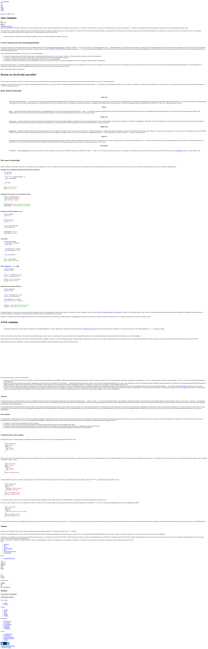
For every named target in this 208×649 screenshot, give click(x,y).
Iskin (17, 266)
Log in (5, 603)
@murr (2, 577)
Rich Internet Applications (58, 47)
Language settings (5, 646)
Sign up (6, 604)
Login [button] (2, 10)
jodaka (162, 328)
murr (2, 14)
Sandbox (6, 615)
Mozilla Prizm (12, 131)
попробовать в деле (181, 150)
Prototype (104, 312)
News (5, 611)
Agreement (7, 627)
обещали (140, 121)
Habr (9, 647)
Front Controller (183, 386)
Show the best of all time (7, 597)
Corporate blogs (8, 634)
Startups (6, 640)
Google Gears (12, 121)
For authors (7, 622)
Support (13, 646)
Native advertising (8, 637)
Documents (7, 625)
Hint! (131, 140)
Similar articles (12, 594)
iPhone (11, 111)
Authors (6, 614)
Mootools (110, 312)
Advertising (7, 635)
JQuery (100, 312)
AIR (10, 101)
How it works (7, 621)
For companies (7, 624)
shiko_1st (156, 328)
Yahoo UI (119, 312)
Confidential (7, 628)
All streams (6, 1)
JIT (104, 142)
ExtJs (114, 312)
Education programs (9, 638)
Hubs (5, 612)
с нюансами (7, 266)
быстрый (24, 150)
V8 (10, 140)
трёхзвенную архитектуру (89, 328)
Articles (6, 610)
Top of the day (4, 594)
